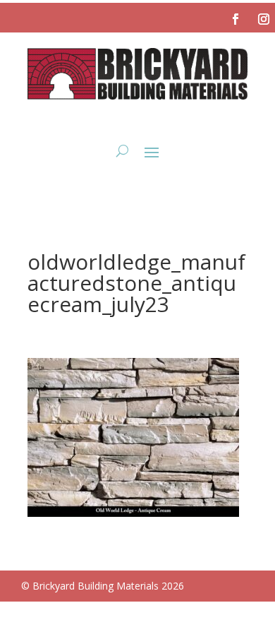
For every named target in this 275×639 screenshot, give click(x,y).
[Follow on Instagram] (263, 19)
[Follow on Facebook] (235, 19)
